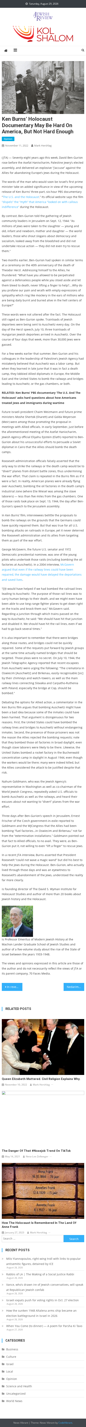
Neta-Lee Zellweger (37, 1156)
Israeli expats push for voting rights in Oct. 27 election (43, 1300)
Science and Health (19, 1386)
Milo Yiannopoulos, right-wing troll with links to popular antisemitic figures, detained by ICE (43, 1261)
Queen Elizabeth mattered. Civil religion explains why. (41, 1079)
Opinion (8, 138)
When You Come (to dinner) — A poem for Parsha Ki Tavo (44, 1326)
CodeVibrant (65, 1422)
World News (14, 1401)
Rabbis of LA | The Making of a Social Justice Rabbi (40, 1274)
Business (12, 1349)
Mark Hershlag (43, 145)
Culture (11, 1357)
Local (9, 1371)
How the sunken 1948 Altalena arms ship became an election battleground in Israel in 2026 (41, 1313)
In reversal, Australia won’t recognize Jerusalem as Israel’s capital (14, 987)
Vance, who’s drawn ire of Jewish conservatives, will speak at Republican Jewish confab (44, 1287)
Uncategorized (16, 1393)
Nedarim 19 (75, 987)
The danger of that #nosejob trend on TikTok (36, 1151)
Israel (10, 1364)
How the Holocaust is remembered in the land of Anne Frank (39, 1225)
